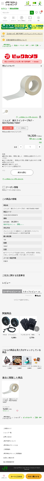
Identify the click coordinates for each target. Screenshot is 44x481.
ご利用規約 (6, 449)
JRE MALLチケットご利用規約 (12, 453)
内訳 (40, 142)
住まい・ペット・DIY (21, 45)
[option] (22, 88)
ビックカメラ (10, 66)
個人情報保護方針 (8, 462)
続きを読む (22, 172)
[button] (36, 329)
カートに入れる (16, 476)
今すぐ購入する (33, 476)
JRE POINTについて (9, 441)
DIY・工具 (35, 45)
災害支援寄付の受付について (16, 40)
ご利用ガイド (7, 428)
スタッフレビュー (32, 292)
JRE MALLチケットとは (10, 445)
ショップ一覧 (7, 432)
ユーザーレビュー (12, 292)
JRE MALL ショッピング (6, 45)
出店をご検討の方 (8, 458)
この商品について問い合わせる (28, 117)
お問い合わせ (7, 437)
